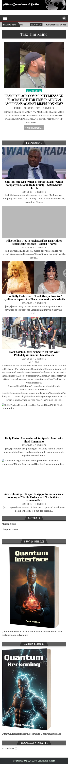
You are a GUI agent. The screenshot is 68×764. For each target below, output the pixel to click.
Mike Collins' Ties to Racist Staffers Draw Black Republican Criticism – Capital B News (34, 242)
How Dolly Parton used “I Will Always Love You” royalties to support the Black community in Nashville (34, 297)
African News (9, 524)
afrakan (17, 108)
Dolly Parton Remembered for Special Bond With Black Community (34, 440)
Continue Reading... (34, 127)
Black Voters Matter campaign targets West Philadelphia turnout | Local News (34, 353)
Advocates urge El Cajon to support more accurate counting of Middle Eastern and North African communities (34, 497)
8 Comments (48, 108)
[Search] (64, 18)
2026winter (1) (9, 748)
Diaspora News (34, 90)
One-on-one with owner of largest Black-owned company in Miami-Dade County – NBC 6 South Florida (34, 185)
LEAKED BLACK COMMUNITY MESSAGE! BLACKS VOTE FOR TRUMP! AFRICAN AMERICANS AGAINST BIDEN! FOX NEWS (33, 99)
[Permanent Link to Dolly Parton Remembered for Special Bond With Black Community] (34, 419)
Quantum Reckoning (13, 734)
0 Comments (40, 191)
